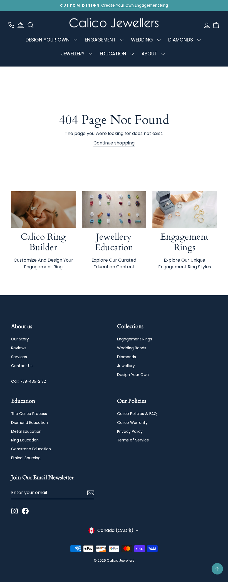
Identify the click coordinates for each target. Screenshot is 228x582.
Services (19, 357)
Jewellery (126, 366)
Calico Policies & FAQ (137, 413)
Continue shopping (114, 143)
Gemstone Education (31, 449)
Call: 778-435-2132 (28, 381)
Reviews (18, 348)
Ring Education (25, 440)
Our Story (20, 339)
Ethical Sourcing (26, 458)
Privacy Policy (130, 431)
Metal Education (26, 431)
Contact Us (22, 366)
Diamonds (126, 357)
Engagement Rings (134, 339)
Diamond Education (29, 422)
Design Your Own (133, 374)
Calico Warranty (132, 422)
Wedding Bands (131, 348)
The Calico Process (29, 413)
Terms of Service (133, 440)
